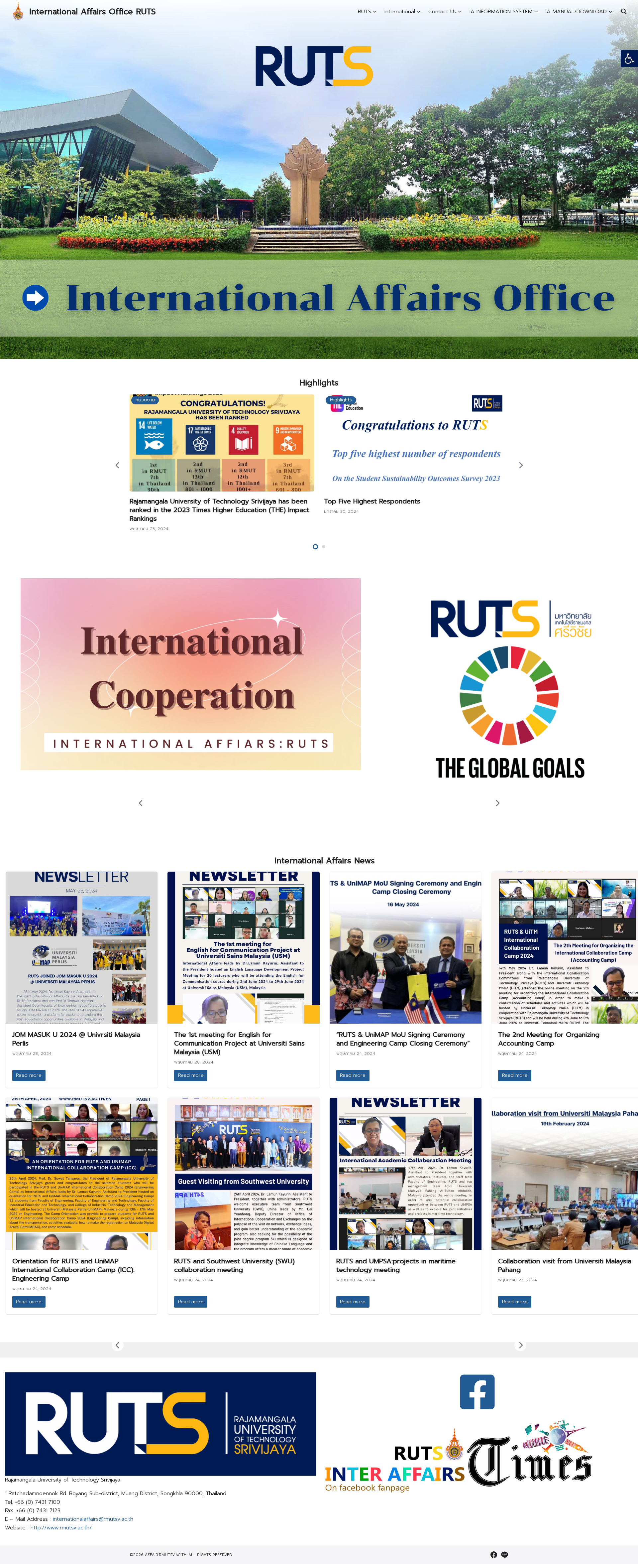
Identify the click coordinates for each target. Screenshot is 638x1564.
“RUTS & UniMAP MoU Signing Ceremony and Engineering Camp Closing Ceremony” (403, 1039)
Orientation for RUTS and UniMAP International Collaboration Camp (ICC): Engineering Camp (73, 1269)
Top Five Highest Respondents (372, 501)
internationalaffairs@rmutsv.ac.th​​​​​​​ (93, 1519)
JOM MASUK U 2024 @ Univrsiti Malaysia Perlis (76, 1039)
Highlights (341, 399)
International (399, 12)
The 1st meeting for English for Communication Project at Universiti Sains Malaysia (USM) (239, 1043)
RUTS (364, 12)
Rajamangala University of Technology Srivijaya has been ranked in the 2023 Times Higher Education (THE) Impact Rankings (219, 509)
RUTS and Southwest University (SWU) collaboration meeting (234, 1265)
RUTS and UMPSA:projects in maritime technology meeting (396, 1265)
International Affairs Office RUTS (92, 12)
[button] (629, 58)
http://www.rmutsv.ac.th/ (61, 1528)
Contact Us (442, 12)
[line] (504, 1555)
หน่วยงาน (145, 399)
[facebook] (494, 1555)
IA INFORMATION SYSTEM (501, 12)
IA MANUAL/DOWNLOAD (576, 12)
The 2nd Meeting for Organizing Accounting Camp (548, 1039)
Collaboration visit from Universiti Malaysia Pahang (564, 1265)
